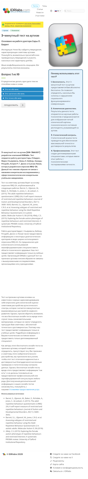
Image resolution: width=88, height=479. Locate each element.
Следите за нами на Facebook (66, 454)
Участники (39, 16)
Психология (15, 30)
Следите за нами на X (63, 457)
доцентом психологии (23, 26)
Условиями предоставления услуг (24, 389)
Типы (44, 6)
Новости (39, 12)
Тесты (35, 6)
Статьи (40, 9)
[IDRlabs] (16, 13)
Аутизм (5, 30)
